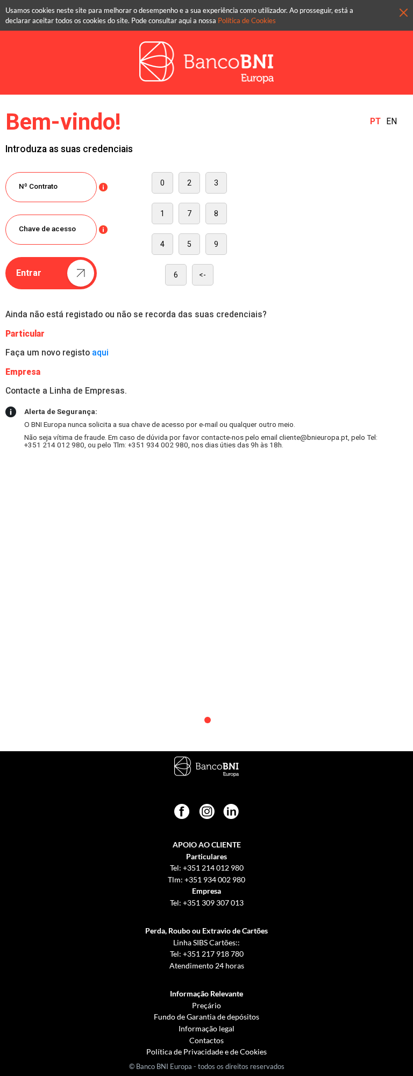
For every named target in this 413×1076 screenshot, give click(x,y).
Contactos (206, 1040)
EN (391, 122)
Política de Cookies (247, 20)
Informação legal (206, 1028)
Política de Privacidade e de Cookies (206, 1051)
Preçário (206, 1005)
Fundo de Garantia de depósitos (206, 1016)
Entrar (28, 273)
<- (202, 274)
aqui (100, 353)
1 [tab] (207, 720)
